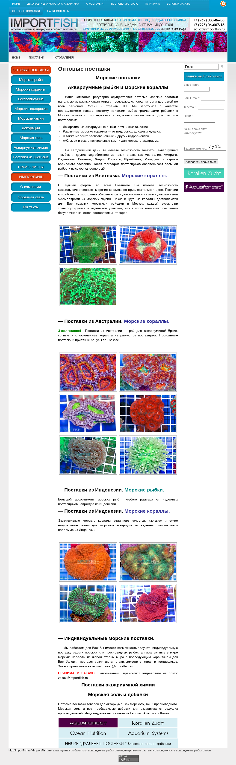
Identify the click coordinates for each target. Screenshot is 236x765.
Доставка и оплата (124, 3)
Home (16, 3)
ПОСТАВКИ (36, 57)
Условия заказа (178, 3)
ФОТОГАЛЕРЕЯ (63, 57)
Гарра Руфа (152, 3)
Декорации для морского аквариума (53, 3)
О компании (94, 3)
